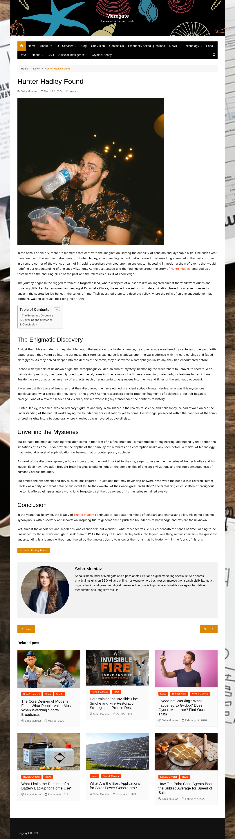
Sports (59, 694)
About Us (46, 45)
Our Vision (98, 45)
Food (209, 45)
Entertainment (178, 693)
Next (206, 629)
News (173, 45)
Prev (28, 629)
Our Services (65, 45)
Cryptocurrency (102, 54)
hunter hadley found (35, 550)
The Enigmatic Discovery (37, 315)
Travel (23, 54)
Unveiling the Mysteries (37, 319)
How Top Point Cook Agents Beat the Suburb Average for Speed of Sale (185, 788)
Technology (191, 45)
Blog (84, 45)
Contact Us (116, 45)
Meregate (117, 16)
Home (32, 45)
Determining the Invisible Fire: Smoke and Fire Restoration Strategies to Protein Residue (114, 703)
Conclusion (29, 324)
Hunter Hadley (181, 268)
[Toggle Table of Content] (55, 310)
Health (36, 54)
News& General (31, 694)
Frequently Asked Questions (146, 45)
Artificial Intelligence (71, 54)
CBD (51, 54)
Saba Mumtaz (29, 91)
